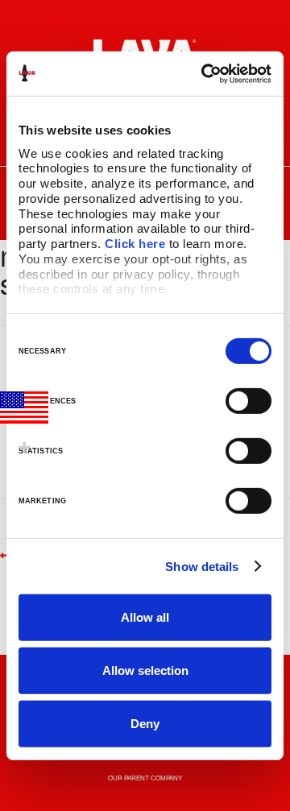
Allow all (145, 617)
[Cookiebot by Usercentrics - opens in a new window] (204, 73)
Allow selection (145, 670)
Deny (145, 723)
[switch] (248, 401)
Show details (201, 566)
